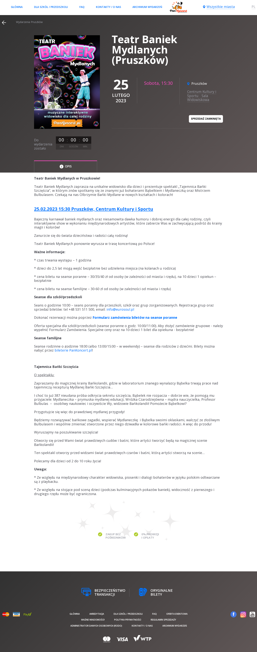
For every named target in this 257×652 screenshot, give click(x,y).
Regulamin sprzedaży (163, 619)
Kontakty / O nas (108, 7)
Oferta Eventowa (177, 613)
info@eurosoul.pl (120, 309)
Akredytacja (96, 613)
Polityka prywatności (127, 619)
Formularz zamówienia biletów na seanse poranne (135, 317)
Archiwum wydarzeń (147, 7)
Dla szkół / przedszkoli (51, 7)
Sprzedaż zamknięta (206, 118)
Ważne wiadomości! (93, 619)
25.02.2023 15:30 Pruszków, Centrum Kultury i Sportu (93, 209)
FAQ (81, 7)
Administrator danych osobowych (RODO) (96, 625)
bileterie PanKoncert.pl (73, 350)
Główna (17, 7)
